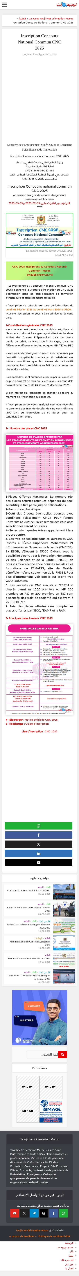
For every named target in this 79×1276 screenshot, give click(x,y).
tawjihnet (27, 54)
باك (71, 1251)
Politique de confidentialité (54, 1236)
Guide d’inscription (37, 723)
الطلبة (41, 887)
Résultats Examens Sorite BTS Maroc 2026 (29, 958)
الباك (48, 887)
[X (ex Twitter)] (24, 1213)
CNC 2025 (51, 731)
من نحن (69, 1264)
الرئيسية (69, 1243)
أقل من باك (67, 1260)
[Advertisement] (39, 99)
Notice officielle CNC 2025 (41, 719)
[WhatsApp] (63, 1213)
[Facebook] (53, 1213)
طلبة (70, 1255)
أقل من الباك (44, 921)
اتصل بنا (69, 1268)
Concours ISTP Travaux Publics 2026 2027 (28, 890)
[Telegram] (34, 1213)
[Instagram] (44, 1213)
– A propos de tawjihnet (23, 1236)
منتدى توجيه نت (65, 1247)
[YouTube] (14, 1213)
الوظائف (38, 938)
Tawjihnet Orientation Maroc (32, 1230)
